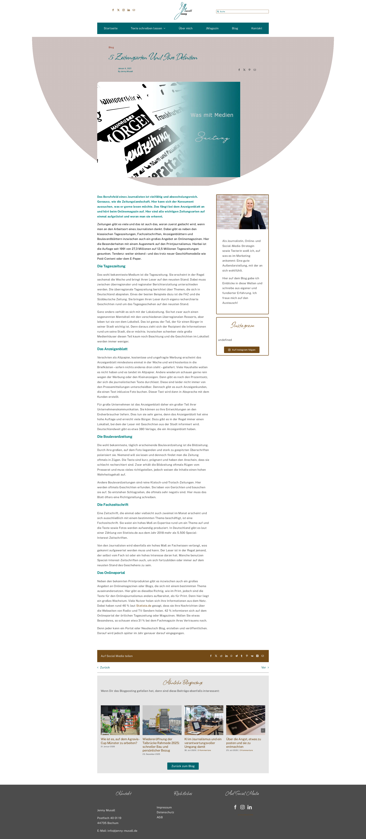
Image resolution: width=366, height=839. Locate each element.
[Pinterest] (249, 70)
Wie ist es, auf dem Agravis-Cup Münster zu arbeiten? (203, 741)
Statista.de (143, 605)
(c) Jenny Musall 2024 (245, 815)
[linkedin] (129, 10)
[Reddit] (221, 656)
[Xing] (257, 656)
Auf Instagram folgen (243, 349)
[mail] (134, 10)
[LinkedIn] (226, 656)
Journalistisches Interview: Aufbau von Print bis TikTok (120, 741)
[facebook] (113, 10)
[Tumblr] (241, 656)
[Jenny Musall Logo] (183, 3)
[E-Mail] (254, 70)
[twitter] (118, 10)
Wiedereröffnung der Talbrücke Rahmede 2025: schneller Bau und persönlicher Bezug (244, 744)
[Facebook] (239, 70)
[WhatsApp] (231, 656)
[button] (103, 730)
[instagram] (123, 10)
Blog (111, 47)
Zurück (105, 667)
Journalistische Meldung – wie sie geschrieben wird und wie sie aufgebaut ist (160, 742)
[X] (244, 70)
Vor (263, 667)
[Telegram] (236, 656)
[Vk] (252, 656)
